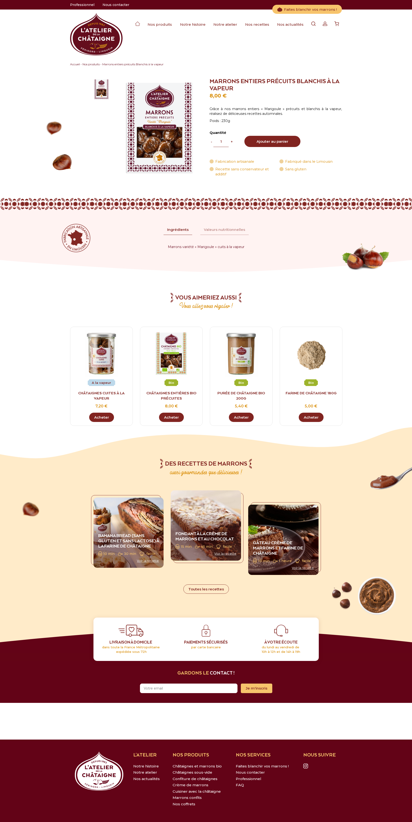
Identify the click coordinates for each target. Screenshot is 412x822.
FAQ (240, 785)
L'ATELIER (145, 755)
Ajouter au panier (272, 141)
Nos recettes (257, 24)
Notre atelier (225, 24)
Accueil (75, 64)
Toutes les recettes (206, 589)
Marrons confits (187, 797)
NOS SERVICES (253, 755)
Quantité (218, 133)
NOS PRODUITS (191, 755)
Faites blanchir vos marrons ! (310, 9)
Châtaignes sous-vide (192, 772)
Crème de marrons (190, 785)
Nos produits (160, 24)
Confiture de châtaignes (195, 778)
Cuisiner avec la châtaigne (197, 791)
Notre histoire (193, 24)
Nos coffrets (184, 804)
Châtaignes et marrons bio (197, 766)
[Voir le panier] (336, 24)
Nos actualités (290, 24)
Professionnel (82, 5)
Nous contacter (116, 5)
